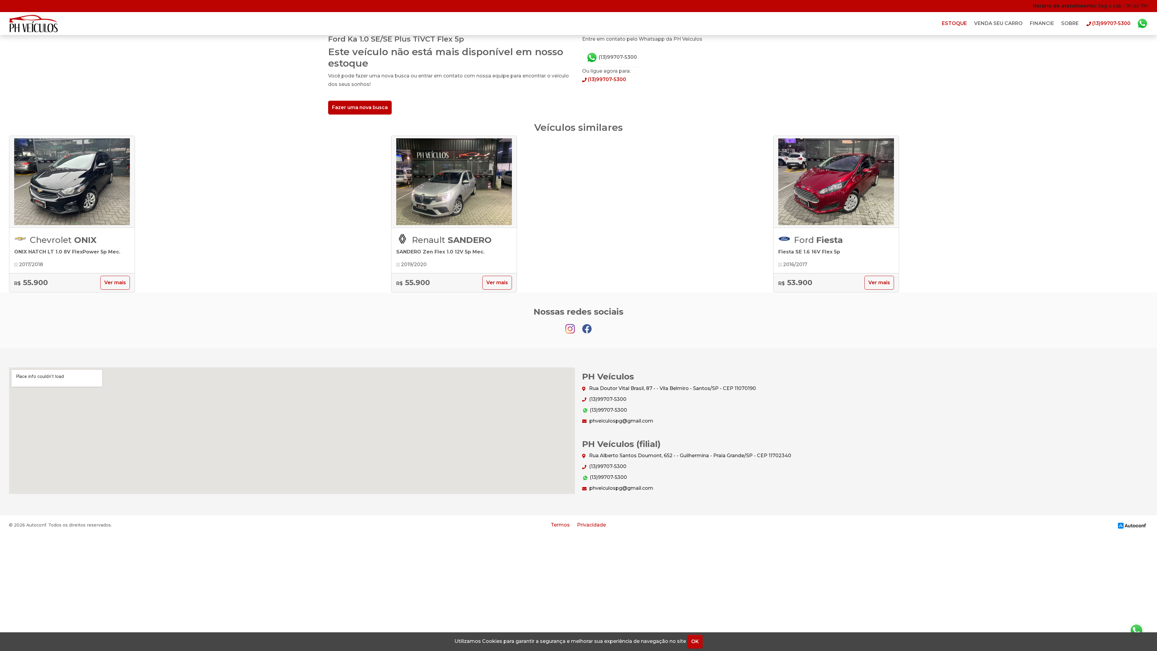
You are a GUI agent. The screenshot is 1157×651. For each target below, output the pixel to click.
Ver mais (115, 282)
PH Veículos (34, 23)
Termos (560, 525)
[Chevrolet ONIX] (72, 182)
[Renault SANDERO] (454, 182)
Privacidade (591, 525)
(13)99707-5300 (617, 57)
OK (695, 641)
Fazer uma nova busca (360, 107)
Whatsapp (1142, 23)
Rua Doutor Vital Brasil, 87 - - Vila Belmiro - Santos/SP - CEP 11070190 (672, 388)
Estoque (954, 23)
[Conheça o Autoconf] (1132, 525)
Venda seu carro (998, 23)
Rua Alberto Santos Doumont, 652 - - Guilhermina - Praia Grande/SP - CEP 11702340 (689, 455)
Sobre (1070, 23)
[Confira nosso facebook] (587, 326)
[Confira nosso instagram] (570, 326)
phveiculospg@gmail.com (620, 421)
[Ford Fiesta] (836, 182)
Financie (1042, 23)
